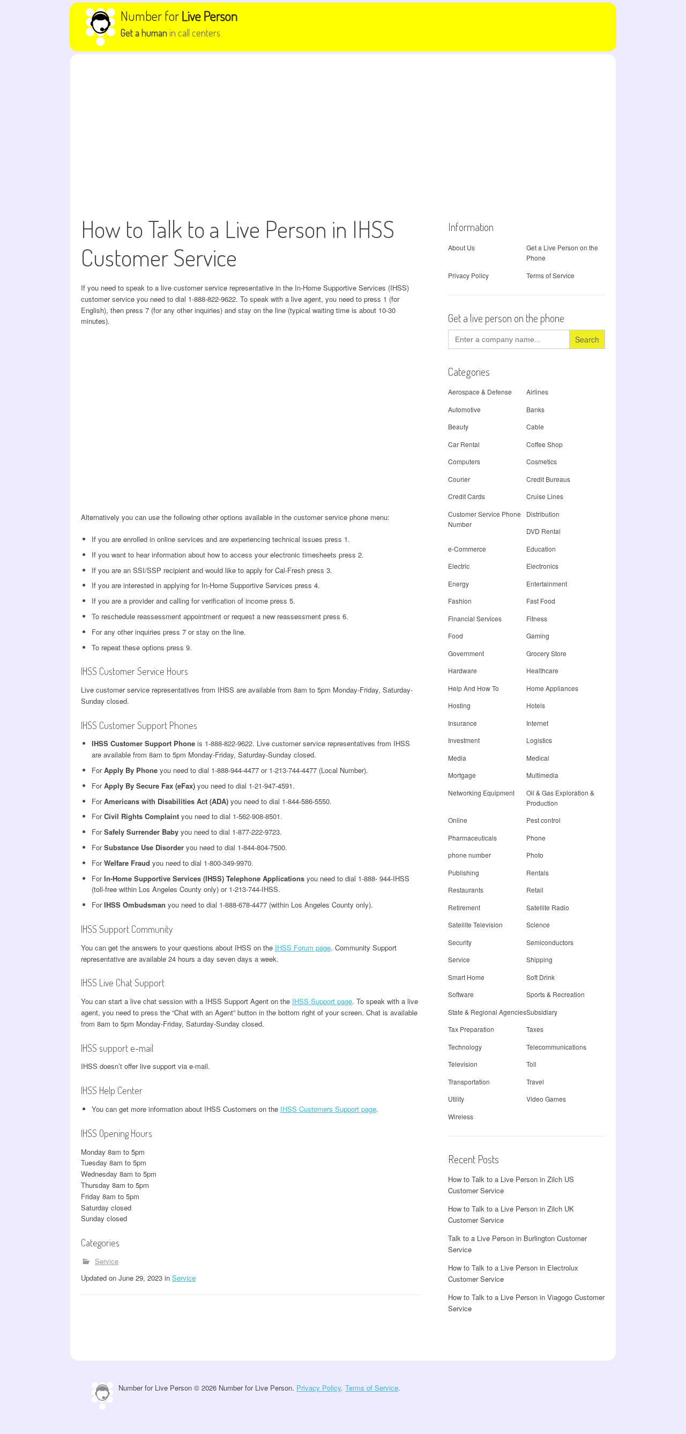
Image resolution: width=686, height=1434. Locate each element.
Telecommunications (556, 1046)
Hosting (459, 705)
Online (457, 819)
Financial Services (475, 618)
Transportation (469, 1081)
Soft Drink (540, 977)
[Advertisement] (343, 135)
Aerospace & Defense (480, 391)
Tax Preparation (471, 1029)
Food (455, 635)
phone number (469, 854)
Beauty (458, 426)
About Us (461, 247)
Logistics (539, 740)
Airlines (537, 391)
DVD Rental (543, 531)
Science (538, 924)
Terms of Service (550, 275)
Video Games (546, 1098)
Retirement (464, 907)
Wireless (460, 1116)
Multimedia (542, 774)
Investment (464, 740)
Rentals (537, 872)
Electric (458, 565)
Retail (534, 889)
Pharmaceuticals (472, 837)
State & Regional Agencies (487, 1011)
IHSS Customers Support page (328, 1109)
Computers (464, 461)
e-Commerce (467, 548)
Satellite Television (475, 924)
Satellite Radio (547, 907)
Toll (531, 1063)
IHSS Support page (322, 1001)
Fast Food (540, 600)
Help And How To (473, 688)
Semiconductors (549, 942)
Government (466, 653)
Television (463, 1063)
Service (106, 1261)
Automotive (464, 409)
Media (457, 757)
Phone (536, 837)
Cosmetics (541, 461)
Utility (456, 1098)
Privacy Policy (468, 275)
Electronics (542, 565)
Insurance (462, 722)
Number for (179, 15)
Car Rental (464, 444)
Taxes (534, 1029)
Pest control (543, 819)
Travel (535, 1081)
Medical (537, 757)
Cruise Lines (544, 496)
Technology (465, 1046)
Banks (535, 409)
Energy (458, 583)
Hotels (535, 705)
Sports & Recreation (555, 994)
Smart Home (466, 977)
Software (461, 994)
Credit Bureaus (548, 479)
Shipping (539, 959)
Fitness (536, 618)
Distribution (543, 513)
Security (460, 942)
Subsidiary (541, 1011)
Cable (535, 426)
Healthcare (542, 670)
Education (541, 548)
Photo (534, 854)
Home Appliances (552, 688)
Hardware (462, 670)
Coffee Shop (544, 444)
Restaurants (465, 889)
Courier (459, 479)
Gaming (537, 635)
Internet (537, 722)
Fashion (460, 600)
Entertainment (546, 583)
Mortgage (462, 774)
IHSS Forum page (303, 947)
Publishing (463, 872)
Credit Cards (466, 496)
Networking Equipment (481, 792)
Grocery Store (546, 653)
